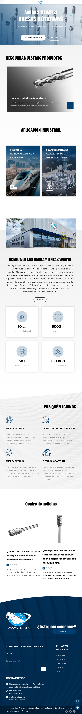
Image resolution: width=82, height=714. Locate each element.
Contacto (60, 672)
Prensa (59, 668)
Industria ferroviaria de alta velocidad (22, 154)
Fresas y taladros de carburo (27, 98)
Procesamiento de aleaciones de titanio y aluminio (57, 154)
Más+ (34, 188)
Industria (60, 660)
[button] (37, 136)
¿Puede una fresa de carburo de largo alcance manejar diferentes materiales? (22, 555)
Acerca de (61, 656)
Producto (61, 664)
